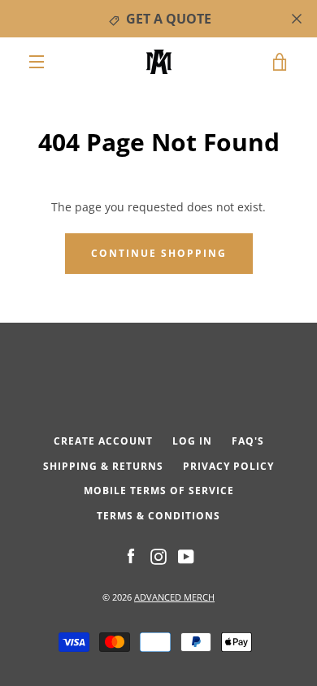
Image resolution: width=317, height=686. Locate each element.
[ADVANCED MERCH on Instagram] (158, 555)
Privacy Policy (228, 466)
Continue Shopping (159, 253)
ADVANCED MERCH (174, 597)
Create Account (103, 441)
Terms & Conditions (158, 516)
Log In (192, 441)
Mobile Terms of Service (159, 490)
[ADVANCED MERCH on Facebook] (131, 555)
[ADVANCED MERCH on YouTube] (186, 555)
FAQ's (248, 441)
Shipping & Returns (103, 466)
